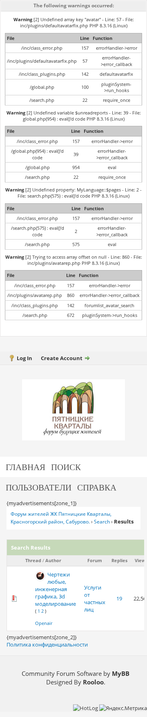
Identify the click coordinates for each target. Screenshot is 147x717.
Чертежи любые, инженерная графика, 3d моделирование (55, 589)
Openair (43, 623)
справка (96, 487)
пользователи (38, 487)
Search (102, 521)
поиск (66, 467)
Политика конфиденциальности (47, 644)
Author (53, 560)
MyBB (120, 673)
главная (25, 467)
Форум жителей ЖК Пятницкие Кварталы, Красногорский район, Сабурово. (61, 517)
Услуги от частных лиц (94, 599)
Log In (24, 358)
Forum (94, 560)
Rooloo (93, 682)
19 (119, 598)
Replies (119, 560)
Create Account (61, 358)
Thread (33, 560)
